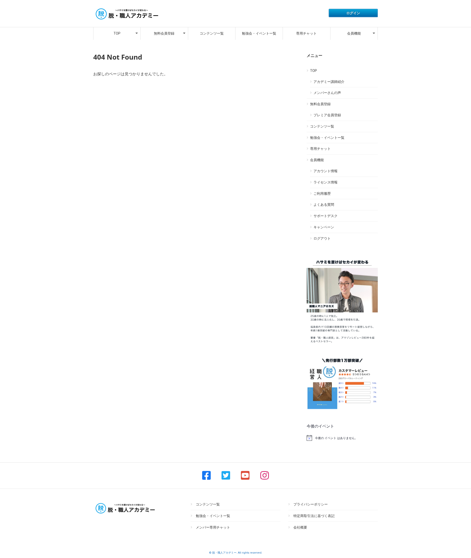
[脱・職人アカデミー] (126, 20)
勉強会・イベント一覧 (259, 33)
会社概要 (300, 527)
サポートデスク (326, 216)
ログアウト (322, 238)
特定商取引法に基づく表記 (314, 516)
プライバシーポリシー (310, 504)
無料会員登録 (164, 33)
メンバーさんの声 (327, 93)
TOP (117, 33)
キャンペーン (324, 227)
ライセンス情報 (326, 182)
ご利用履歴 (322, 193)
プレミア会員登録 (327, 115)
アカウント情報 (326, 171)
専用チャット (306, 33)
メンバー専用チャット (213, 527)
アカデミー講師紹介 (329, 82)
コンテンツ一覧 (212, 33)
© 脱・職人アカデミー (222, 552)
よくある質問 (324, 205)
